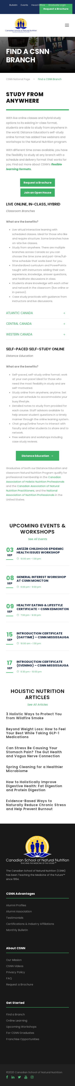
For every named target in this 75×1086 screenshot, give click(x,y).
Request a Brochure (19, 984)
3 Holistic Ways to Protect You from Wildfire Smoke (34, 716)
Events (24, 5)
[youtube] (25, 1077)
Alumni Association (19, 911)
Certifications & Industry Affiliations (30, 924)
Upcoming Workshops (21, 1027)
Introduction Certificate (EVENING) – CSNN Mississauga (43, 663)
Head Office (38, 5)
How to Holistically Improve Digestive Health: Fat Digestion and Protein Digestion (34, 786)
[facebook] (7, 1077)
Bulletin (13, 5)
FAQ (9, 978)
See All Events (37, 539)
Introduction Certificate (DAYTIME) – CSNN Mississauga (43, 635)
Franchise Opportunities (22, 1039)
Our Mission (14, 960)
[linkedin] (13, 1077)
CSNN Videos (14, 966)
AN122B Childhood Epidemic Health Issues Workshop (40, 551)
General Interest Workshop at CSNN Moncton (41, 579)
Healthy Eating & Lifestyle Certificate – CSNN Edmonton (43, 607)
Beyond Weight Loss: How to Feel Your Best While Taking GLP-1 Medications (36, 733)
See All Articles (37, 705)
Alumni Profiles (16, 905)
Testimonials (14, 918)
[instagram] (32, 1077)
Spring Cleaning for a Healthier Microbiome (34, 769)
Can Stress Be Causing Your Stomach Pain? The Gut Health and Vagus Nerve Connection (34, 752)
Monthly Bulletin (17, 930)
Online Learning (16, 1021)
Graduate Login (57, 5)
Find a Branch (15, 1014)
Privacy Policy (15, 972)
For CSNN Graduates (20, 1033)
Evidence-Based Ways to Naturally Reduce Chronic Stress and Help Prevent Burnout (36, 805)
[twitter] (19, 1077)
